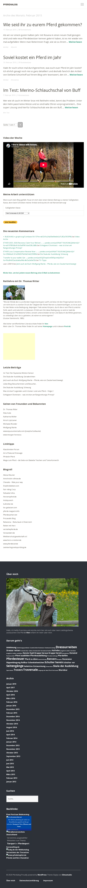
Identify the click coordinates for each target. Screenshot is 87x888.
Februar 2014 (11, 738)
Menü (82, 4)
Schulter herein (54, 662)
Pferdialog (10, 4)
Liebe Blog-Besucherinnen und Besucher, (19, 384)
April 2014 (10, 734)
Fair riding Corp (9, 489)
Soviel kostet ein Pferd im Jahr (32, 57)
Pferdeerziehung (52, 656)
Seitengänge (14, 666)
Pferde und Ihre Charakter (17, 858)
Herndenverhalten (46, 650)
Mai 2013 (10, 767)
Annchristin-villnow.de (12, 478)
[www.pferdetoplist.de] (16, 855)
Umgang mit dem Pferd (45, 670)
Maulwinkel (65, 653)
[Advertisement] (19, 346)
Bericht (14, 47)
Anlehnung (11, 647)
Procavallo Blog (9, 518)
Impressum (48, 880)
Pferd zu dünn (31, 659)
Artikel (6, 47)
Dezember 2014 (12, 716)
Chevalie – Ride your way (13, 482)
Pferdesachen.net (10, 515)
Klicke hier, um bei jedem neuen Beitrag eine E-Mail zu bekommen (31, 273)
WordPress (42, 875)
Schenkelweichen (36, 662)
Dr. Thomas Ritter (10, 409)
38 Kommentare (24, 30)
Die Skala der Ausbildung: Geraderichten (19, 376)
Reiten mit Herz (9, 525)
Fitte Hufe (7, 413)
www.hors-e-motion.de (12, 540)
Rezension (67, 659)
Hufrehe (56, 650)
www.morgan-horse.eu (12, 435)
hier (46, 324)
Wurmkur (63, 670)
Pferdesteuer (15, 659)
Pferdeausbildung (38, 655)
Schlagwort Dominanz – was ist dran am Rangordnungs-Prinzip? (28, 395)
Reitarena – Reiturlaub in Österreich (17, 522)
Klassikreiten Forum (11, 449)
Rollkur (24, 662)
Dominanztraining (50, 647)
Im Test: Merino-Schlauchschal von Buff (41, 90)
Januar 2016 (11, 705)
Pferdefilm (63, 655)
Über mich (10, 880)
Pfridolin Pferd (9, 456)
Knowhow (15, 80)
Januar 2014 (11, 742)
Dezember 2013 (12, 745)
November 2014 (13, 720)
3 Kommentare (23, 95)
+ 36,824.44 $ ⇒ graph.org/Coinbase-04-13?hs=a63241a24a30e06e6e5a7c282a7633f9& (37, 236)
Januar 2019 (11, 684)
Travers (18, 669)
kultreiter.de (8, 504)
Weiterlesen (75, 41)
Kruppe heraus (41, 653)
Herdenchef (36, 650)
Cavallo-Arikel (34, 647)
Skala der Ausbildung (65, 666)
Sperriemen (9, 670)
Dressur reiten (13, 650)
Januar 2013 (11, 781)
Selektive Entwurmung (35, 666)
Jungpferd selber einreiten (68, 650)
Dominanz (41, 647)
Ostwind (73, 653)
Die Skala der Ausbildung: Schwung (54, 254)
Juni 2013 (10, 763)
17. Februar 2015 (9, 30)
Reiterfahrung (42, 659)
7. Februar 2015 (9, 95)
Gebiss (31, 650)
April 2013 (10, 771)
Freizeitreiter (24, 650)
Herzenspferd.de (9, 497)
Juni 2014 (10, 731)
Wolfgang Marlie (10, 427)
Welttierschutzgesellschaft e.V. (15, 536)
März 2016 (10, 698)
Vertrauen (55, 670)
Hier (28, 632)
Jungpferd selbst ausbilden (14, 653)
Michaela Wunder (10, 424)
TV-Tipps (42, 260)
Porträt (67, 326)
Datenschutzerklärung (29, 880)
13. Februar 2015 (9, 62)
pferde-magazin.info (11, 511)
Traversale (30, 670)
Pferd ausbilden (22, 655)
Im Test (6, 113)
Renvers (52, 659)
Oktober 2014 (12, 724)
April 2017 (10, 687)
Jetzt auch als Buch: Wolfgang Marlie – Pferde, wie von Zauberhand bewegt (46, 264)
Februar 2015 (11, 713)
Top (78, 881)
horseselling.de (12, 847)
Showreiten (49, 666)
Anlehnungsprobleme (23, 647)
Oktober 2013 (12, 753)
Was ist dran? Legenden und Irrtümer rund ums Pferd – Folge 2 (28, 391)
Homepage (47, 326)
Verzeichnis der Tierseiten (17, 852)
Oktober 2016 (12, 691)
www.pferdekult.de (10, 544)
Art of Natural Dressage (12, 453)
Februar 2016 (11, 702)
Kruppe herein (55, 653)
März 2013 (10, 774)
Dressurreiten (66, 647)
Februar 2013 (11, 778)
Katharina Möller (10, 416)
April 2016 (10, 695)
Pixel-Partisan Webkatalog (17, 814)
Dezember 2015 (12, 709)
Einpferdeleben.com (11, 486)
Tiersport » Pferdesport (18, 843)
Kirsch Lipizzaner (10, 420)
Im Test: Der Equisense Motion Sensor (18, 373)
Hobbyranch (8, 500)
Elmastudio (67, 875)
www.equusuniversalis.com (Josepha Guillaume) (22, 431)
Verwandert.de (9, 533)
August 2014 (11, 727)
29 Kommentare (24, 62)
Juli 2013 (9, 760)
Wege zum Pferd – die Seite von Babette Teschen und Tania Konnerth (31, 460)
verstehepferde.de (10, 529)
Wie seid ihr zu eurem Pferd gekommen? (42, 24)
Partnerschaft (10, 656)
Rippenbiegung (13, 662)
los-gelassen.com (10, 507)
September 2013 (13, 756)
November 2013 (13, 749)
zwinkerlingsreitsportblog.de (14, 547)
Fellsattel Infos (9, 493)
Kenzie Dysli (28, 653)
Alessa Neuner (9, 475)
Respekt (59, 659)
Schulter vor (69, 662)
